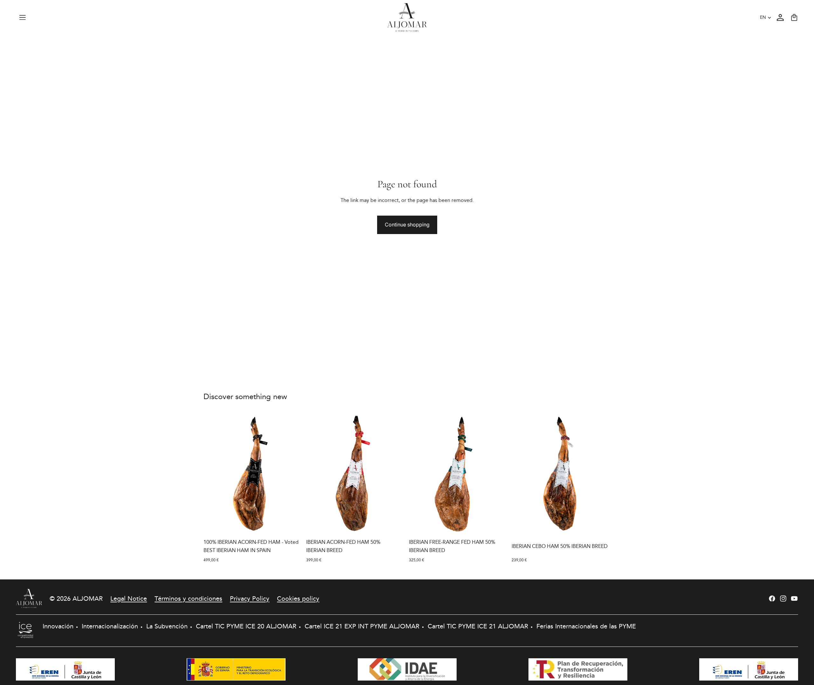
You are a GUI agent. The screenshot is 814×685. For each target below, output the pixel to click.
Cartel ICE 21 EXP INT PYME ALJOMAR (362, 626)
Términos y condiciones (188, 598)
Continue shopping (407, 224)
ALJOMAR (87, 598)
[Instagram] (783, 598)
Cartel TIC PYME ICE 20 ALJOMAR (246, 626)
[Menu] (22, 17)
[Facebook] (772, 598)
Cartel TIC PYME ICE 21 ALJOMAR (478, 626)
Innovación (58, 626)
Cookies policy (298, 598)
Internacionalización (110, 626)
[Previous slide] (213, 474)
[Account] (780, 17)
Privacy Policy (249, 598)
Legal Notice (128, 598)
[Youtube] (794, 598)
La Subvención (167, 626)
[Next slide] (292, 474)
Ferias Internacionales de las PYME (586, 626)
